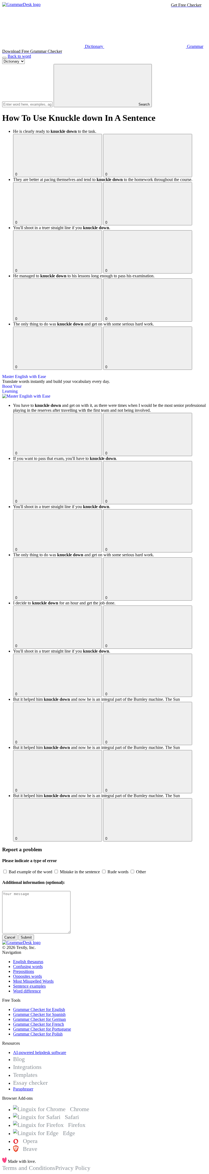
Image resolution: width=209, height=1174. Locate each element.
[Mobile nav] (4, 58)
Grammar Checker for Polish (38, 1034)
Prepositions (23, 971)
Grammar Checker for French (38, 1024)
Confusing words (28, 966)
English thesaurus (28, 961)
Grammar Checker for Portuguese (42, 1029)
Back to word (19, 56)
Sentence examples (29, 986)
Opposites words (27, 976)
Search (143, 104)
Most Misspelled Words (33, 981)
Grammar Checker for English (39, 1009)
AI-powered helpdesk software (39, 1052)
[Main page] (21, 4)
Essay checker (30, 1082)
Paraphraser (23, 1089)
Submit (26, 937)
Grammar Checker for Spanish (39, 1014)
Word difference (27, 991)
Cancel (9, 937)
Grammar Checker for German (39, 1019)
